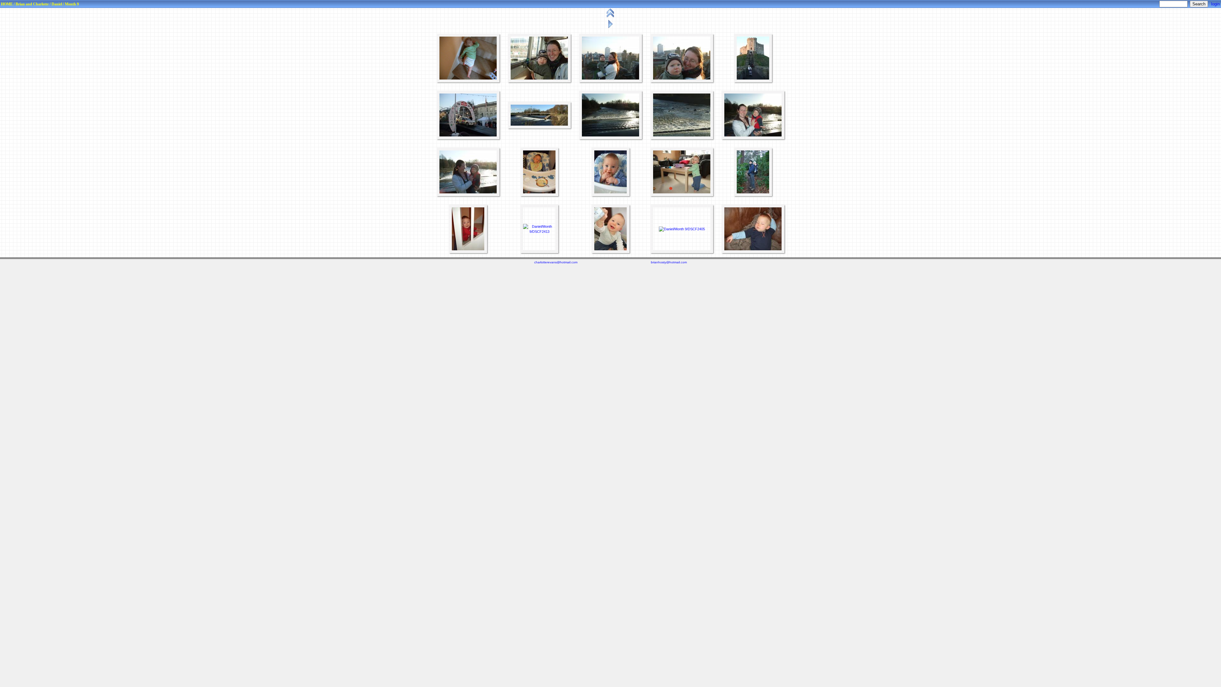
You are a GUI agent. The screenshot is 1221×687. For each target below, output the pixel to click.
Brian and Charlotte (32, 4)
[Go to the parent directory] (611, 17)
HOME (7, 4)
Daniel (57, 4)
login (1215, 4)
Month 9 (72, 4)
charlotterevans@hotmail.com (555, 262)
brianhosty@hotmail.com (669, 262)
